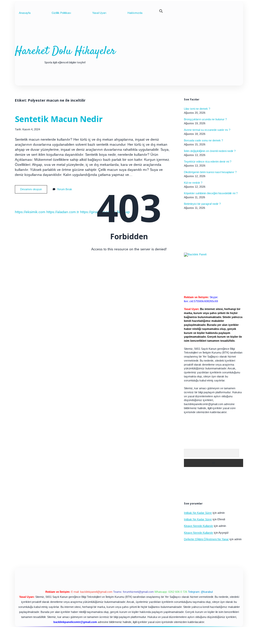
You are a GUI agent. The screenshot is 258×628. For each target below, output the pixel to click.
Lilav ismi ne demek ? (197, 108)
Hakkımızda (134, 12)
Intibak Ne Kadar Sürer (198, 512)
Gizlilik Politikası (61, 12)
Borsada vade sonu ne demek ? (203, 140)
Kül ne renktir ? (193, 182)
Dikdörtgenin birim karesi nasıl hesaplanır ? (210, 172)
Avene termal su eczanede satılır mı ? (207, 129)
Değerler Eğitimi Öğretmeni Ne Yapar (206, 539)
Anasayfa (24, 12)
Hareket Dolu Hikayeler (65, 51)
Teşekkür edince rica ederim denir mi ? (207, 161)
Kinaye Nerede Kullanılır (198, 525)
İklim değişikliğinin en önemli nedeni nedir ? (210, 150)
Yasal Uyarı (99, 12)
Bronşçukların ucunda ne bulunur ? (205, 119)
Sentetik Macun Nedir (59, 118)
